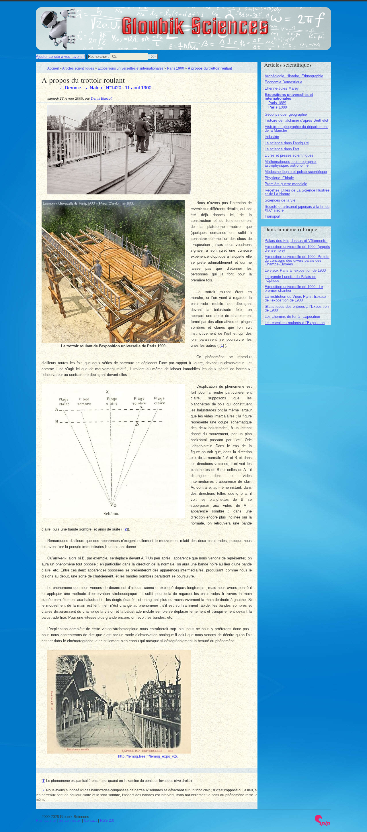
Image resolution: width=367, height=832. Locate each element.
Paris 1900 (175, 68)
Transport (272, 216)
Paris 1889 (277, 103)
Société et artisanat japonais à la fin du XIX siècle (297, 208)
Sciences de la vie (280, 200)
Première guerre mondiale (286, 184)
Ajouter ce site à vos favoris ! (60, 56)
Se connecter (70, 820)
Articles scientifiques (78, 68)
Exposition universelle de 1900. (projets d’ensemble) (297, 249)
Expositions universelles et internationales (130, 68)
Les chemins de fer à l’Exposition (292, 316)
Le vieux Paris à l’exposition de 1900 (295, 270)
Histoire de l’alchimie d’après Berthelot (296, 120)
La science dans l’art (282, 149)
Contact (90, 820)
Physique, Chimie (279, 178)
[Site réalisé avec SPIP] (322, 825)
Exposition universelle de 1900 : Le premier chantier (294, 289)
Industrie (272, 137)
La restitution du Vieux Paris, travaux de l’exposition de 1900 (295, 298)
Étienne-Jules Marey (282, 88)
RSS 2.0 (107, 820)
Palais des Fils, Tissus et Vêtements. (296, 240)
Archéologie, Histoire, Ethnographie (294, 76)
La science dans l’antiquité (287, 143)
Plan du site (46, 820)
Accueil (53, 68)
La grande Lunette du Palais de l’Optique (290, 279)
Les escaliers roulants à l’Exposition (295, 323)
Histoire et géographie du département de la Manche (296, 129)
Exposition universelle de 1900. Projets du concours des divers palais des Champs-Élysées (297, 260)
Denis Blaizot (101, 98)
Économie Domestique (283, 82)
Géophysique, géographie (286, 114)
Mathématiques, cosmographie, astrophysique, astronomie (291, 163)
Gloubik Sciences (226, 22)
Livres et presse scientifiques (289, 155)
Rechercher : (98, 56)
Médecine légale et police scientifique (296, 171)
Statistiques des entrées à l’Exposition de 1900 (297, 308)
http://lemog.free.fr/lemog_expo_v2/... (149, 756)
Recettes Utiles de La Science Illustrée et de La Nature (297, 192)
